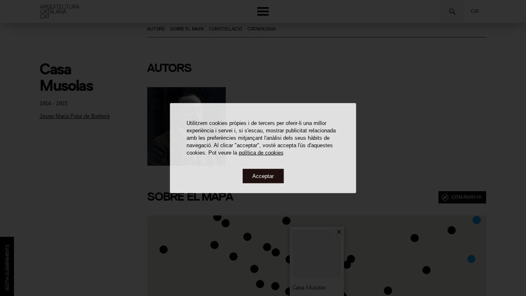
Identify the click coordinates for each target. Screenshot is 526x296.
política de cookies (261, 152)
